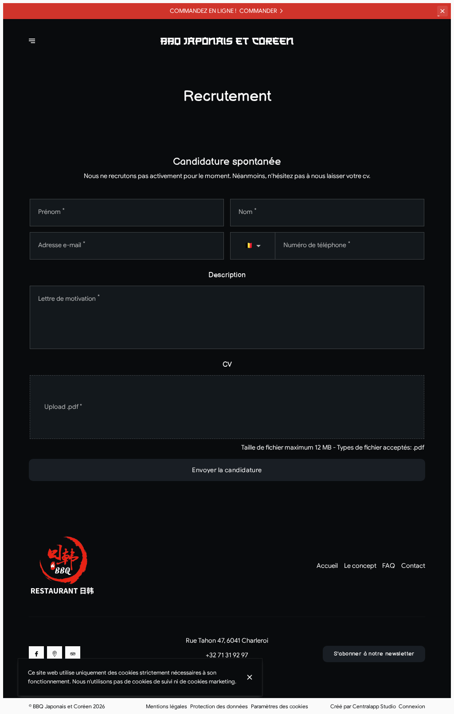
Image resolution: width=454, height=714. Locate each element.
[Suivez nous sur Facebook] (36, 653)
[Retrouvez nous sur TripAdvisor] (72, 653)
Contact (413, 566)
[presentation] (227, 407)
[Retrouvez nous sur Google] (54, 653)
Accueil (327, 566)
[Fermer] (249, 677)
